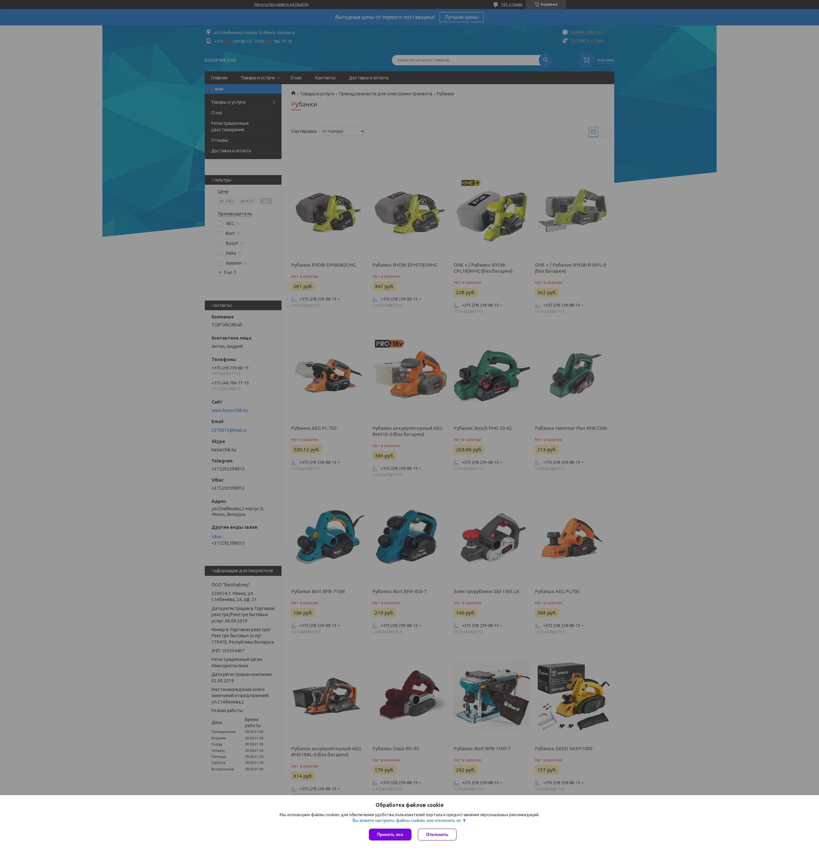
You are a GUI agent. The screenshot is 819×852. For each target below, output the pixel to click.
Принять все (390, 834)
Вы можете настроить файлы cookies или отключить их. (407, 820)
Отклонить (437, 834)
